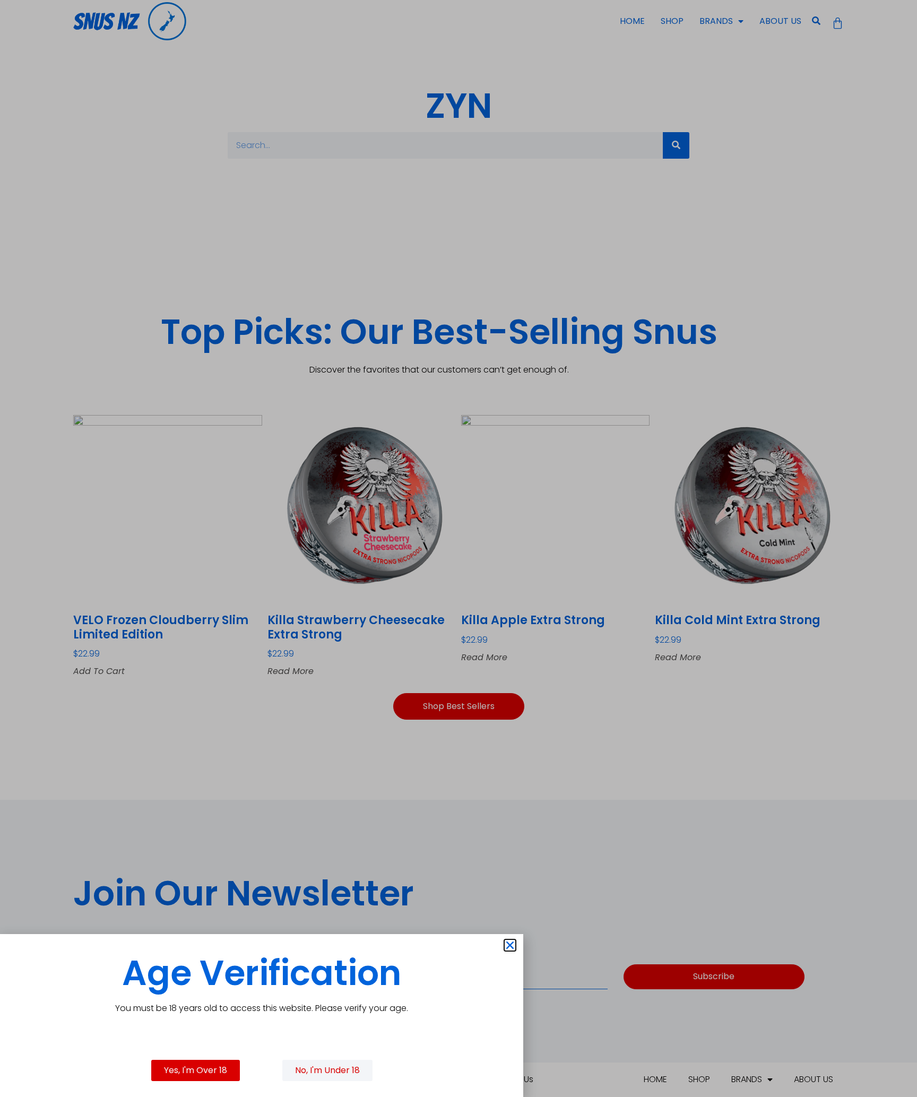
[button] (510, 945)
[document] (458, 548)
